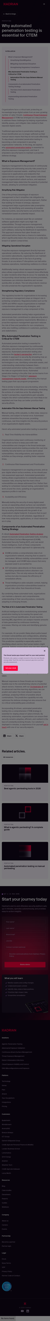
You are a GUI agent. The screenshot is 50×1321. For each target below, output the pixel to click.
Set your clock (10, 668)
